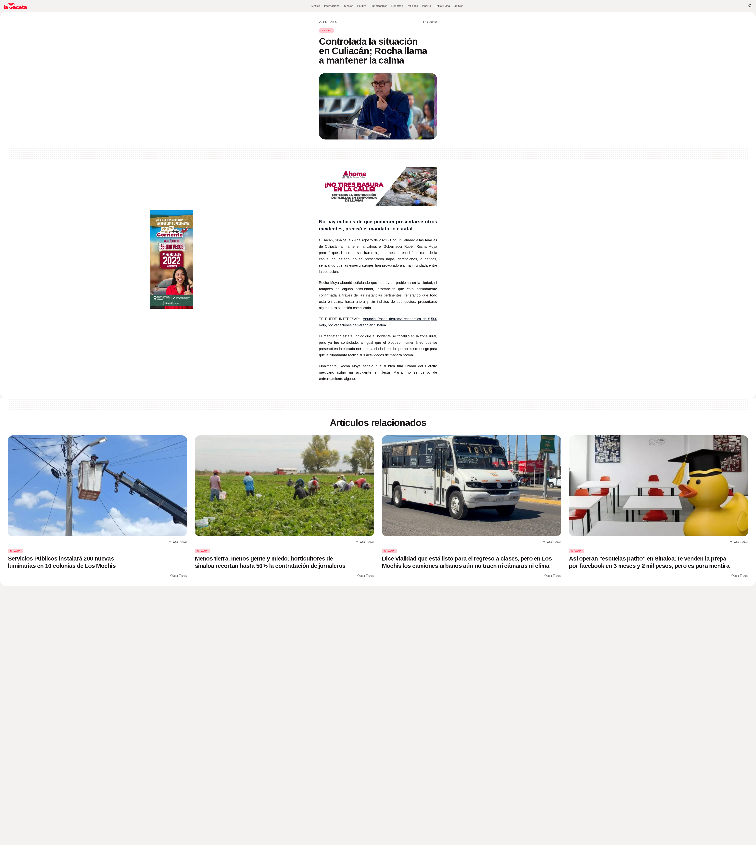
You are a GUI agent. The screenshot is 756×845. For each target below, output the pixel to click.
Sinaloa (348, 5)
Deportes (397, 5)
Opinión (458, 5)
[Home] (15, 6)
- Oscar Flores (178, 575)
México (315, 5)
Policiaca (412, 5)
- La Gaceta (429, 22)
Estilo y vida (442, 5)
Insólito (426, 5)
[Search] (750, 6)
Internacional (332, 5)
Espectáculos (379, 5)
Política (362, 5)
